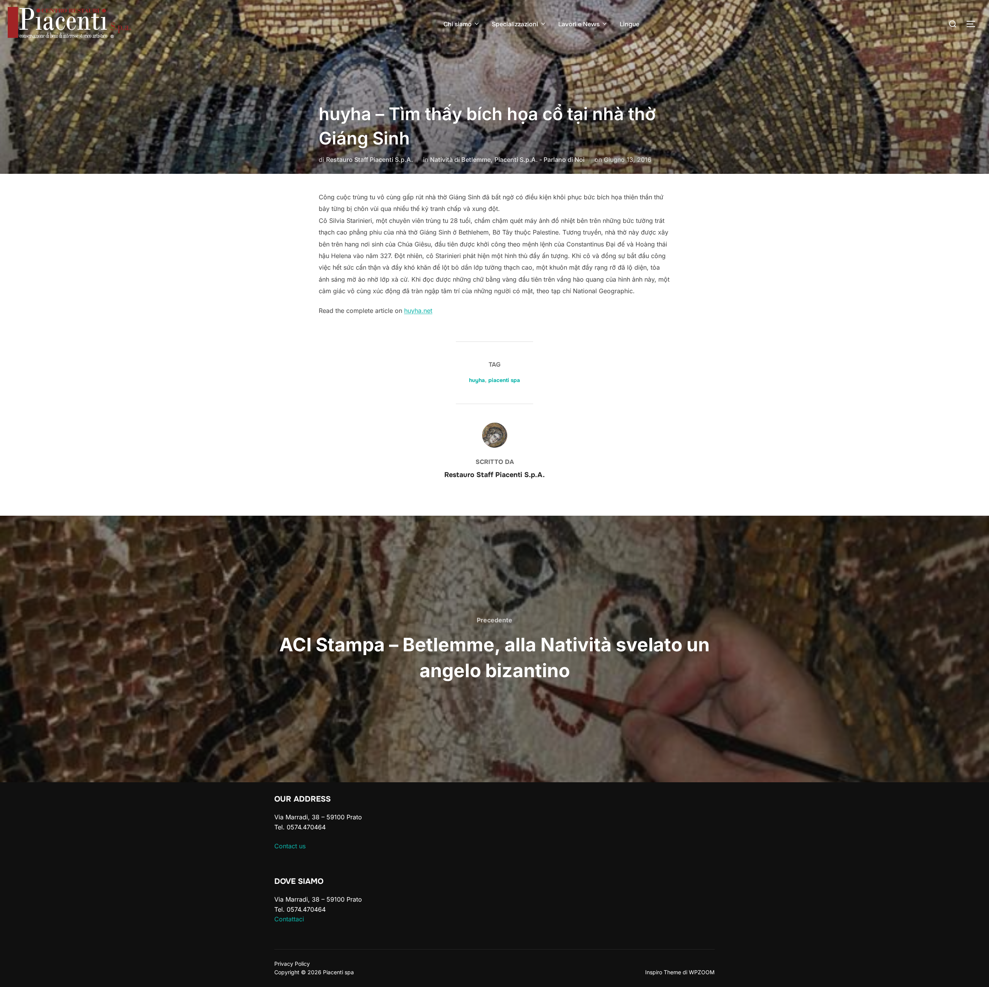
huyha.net (418, 310)
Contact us (290, 846)
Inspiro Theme (663, 972)
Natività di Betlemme (460, 159)
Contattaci (289, 919)
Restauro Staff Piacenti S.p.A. (369, 159)
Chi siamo (458, 24)
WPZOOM (702, 972)
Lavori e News (579, 24)
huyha (477, 380)
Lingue (629, 24)
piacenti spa (504, 380)
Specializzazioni (515, 24)
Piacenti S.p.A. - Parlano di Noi (539, 159)
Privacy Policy (292, 963)
